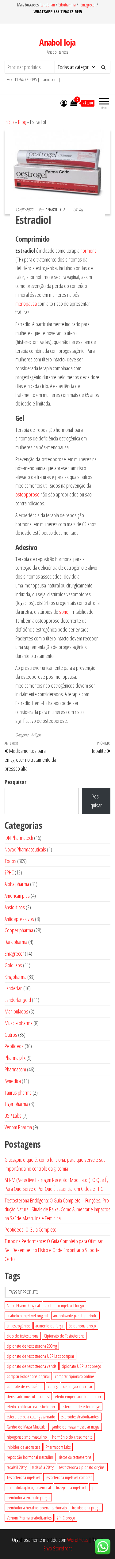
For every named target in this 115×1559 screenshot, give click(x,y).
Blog (22, 122)
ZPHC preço (66, 1518)
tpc (93, 1487)
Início (9, 122)
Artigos (36, 735)
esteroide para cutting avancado (31, 1417)
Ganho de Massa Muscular (27, 1427)
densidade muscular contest (28, 1396)
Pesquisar (15, 782)
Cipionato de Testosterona (64, 1336)
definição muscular (77, 1386)
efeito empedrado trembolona (78, 1396)
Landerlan (48, 5)
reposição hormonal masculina (30, 1457)
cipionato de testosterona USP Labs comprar (40, 1356)
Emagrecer (88, 5)
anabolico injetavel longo (64, 1305)
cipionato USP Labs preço (81, 1366)
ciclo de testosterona (23, 1336)
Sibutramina (67, 5)
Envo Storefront (58, 1548)
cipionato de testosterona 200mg (32, 1346)
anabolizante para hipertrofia (75, 1315)
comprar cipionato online (74, 1376)
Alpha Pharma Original (23, 1305)
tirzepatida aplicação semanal (29, 1487)
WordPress (77, 1539)
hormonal (89, 250)
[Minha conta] (63, 103)
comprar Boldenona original (28, 1376)
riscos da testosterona (75, 1457)
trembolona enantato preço (28, 1497)
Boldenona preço (82, 1326)
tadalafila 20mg (43, 1467)
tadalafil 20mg (17, 1467)
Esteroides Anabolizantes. (79, 1417)
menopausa (26, 303)
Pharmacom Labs (58, 1447)
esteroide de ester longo (81, 1406)
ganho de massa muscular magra (76, 1427)
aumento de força (49, 1326)
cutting (53, 1386)
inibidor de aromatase (23, 1447)
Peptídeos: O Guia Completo (30, 1229)
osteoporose (27, 494)
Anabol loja (57, 42)
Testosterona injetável (23, 1477)
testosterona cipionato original (82, 1467)
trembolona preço (86, 1507)
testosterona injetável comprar (68, 1477)
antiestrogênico (18, 1326)
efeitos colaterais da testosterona (31, 1406)
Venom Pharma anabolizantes (29, 1518)
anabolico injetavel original (27, 1315)
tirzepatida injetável (71, 1487)
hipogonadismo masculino (27, 1437)
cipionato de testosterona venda (31, 1366)
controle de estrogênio (25, 1386)
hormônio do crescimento (72, 1437)
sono (63, 611)
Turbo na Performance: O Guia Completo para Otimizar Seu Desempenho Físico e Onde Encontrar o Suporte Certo (54, 1250)
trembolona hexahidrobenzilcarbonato (37, 1507)
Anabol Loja (56, 210)
